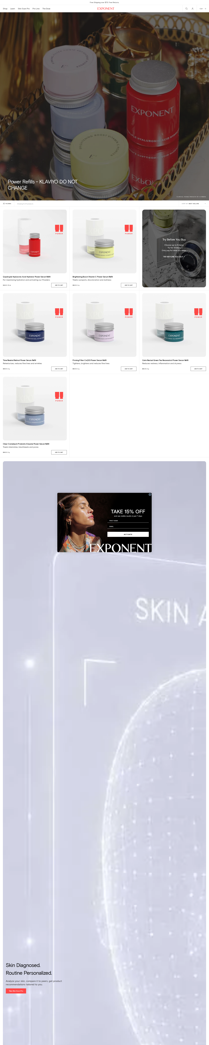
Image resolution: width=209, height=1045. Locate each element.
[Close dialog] (150, 494)
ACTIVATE (128, 534)
